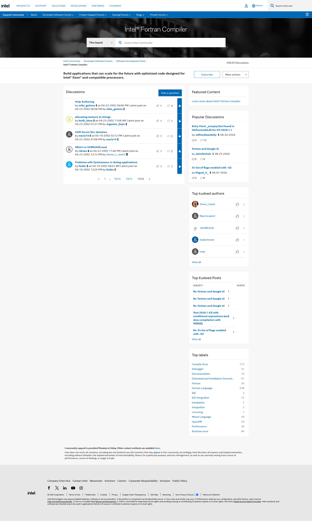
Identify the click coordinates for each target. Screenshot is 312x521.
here (157, 448)
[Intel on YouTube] (73, 488)
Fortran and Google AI (205, 149)
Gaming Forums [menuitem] (120, 14)
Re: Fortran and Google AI (209, 291)
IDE (194, 393)
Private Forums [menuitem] (158, 14)
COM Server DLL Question (91, 132)
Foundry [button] (116, 5)
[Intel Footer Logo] (32, 492)
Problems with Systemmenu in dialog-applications (106, 162)
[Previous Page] (99, 179)
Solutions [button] (59, 5)
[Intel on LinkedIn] (65, 488)
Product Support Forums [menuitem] (91, 14)
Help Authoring (84, 101)
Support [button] (41, 5)
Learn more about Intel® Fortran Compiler (216, 101)
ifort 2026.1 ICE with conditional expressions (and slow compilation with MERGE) (211, 318)
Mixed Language (201, 417)
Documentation (201, 374)
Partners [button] (98, 5)
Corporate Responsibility (143, 481)
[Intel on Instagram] (81, 488)
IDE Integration (200, 397)
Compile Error (200, 364)
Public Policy (179, 481)
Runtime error (200, 431)
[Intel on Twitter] (57, 488)
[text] (193, 140)
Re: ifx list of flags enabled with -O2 (209, 332)
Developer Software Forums (98, 61)
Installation (198, 402)
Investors (110, 481)
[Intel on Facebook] (49, 488)
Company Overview (58, 481)
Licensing (197, 412)
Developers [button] (79, 5)
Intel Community (71, 61)
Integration (198, 407)
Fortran (196, 383)
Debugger (198, 369)
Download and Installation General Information (214, 378)
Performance (199, 426)
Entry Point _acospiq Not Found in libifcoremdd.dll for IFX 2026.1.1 (213, 128)
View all (196, 262)
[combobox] (171, 42)
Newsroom (96, 481)
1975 (129, 179)
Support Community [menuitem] (13, 14)
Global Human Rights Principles (247, 501)
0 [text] (195, 140)
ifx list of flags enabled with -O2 (212, 167)
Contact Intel (80, 481)
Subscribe (207, 74)
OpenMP (197, 421)
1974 (117, 179)
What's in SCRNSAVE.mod (91, 147)
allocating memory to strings (93, 117)
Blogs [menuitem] (139, 14)
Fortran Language (202, 388)
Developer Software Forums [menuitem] (57, 14)
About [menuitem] (34, 14)
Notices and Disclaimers (105, 501)
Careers (121, 481)
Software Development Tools (131, 61)
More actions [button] (232, 74)
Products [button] (23, 5)
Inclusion (165, 481)
